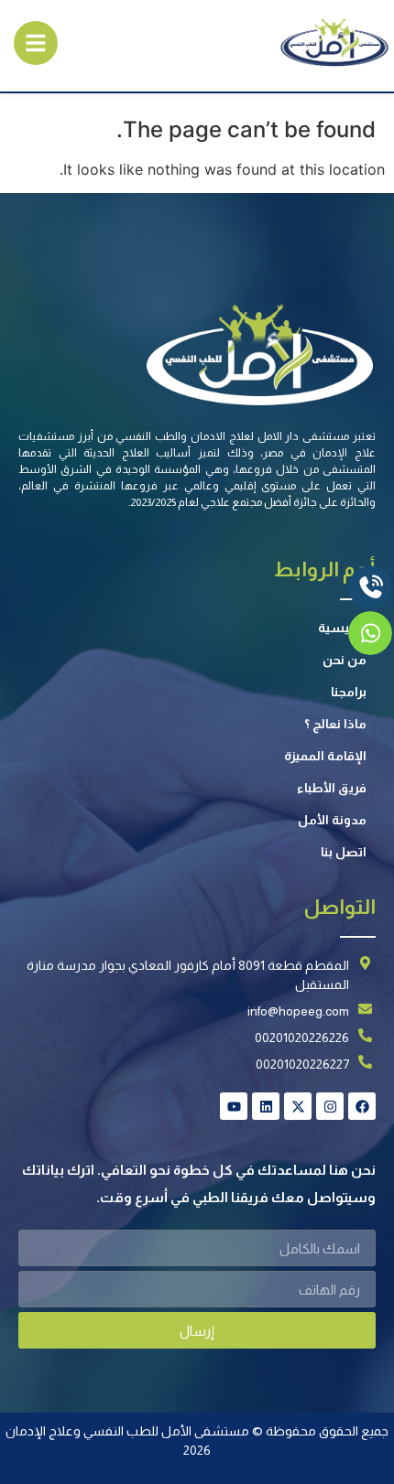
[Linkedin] (265, 1106)
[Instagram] (330, 1106)
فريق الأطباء (332, 787)
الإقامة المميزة (325, 755)
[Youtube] (233, 1106)
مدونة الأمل (332, 819)
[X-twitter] (298, 1106)
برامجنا (349, 691)
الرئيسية (342, 627)
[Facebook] (362, 1106)
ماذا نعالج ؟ (335, 723)
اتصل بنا (344, 851)
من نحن (345, 659)
